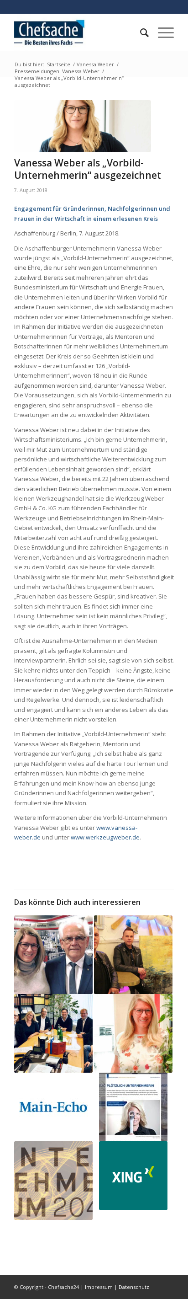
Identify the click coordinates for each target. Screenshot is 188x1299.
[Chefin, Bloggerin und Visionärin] (133, 1033)
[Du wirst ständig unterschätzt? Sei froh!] (133, 1175)
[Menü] (161, 32)
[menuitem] (140, 32)
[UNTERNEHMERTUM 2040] (53, 1180)
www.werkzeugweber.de (105, 837)
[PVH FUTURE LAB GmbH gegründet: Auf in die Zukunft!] (53, 1033)
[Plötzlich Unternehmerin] (133, 1107)
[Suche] (140, 32)
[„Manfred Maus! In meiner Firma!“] (53, 954)
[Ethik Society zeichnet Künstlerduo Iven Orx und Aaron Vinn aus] (133, 954)
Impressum (99, 1286)
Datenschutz (134, 1286)
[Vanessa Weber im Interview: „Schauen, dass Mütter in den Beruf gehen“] (53, 1107)
